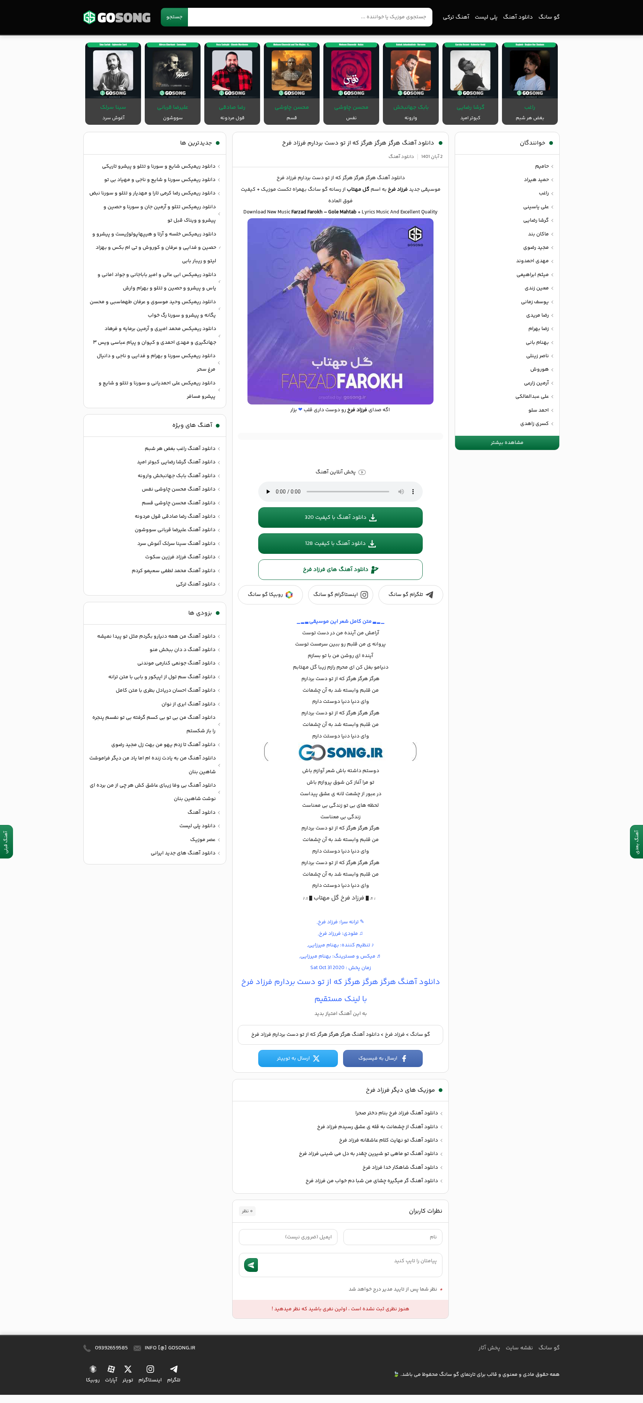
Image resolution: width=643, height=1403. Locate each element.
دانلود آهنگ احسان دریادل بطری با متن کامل (165, 690)
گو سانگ (116, 17)
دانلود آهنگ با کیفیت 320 (336, 517)
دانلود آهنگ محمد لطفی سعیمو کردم (173, 571)
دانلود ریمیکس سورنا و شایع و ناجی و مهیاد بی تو (159, 180)
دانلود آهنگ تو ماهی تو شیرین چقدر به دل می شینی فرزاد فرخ (368, 1154)
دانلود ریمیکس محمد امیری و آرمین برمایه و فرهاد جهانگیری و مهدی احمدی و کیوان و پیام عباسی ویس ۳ (154, 335)
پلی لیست (486, 17)
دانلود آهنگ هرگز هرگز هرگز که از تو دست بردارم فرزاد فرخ (358, 143)
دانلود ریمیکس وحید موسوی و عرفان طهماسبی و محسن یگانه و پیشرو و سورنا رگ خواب (153, 309)
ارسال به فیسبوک (377, 1058)
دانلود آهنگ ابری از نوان (188, 704)
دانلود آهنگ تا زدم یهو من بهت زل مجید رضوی (163, 745)
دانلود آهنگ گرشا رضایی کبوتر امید (176, 462)
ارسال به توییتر (293, 1058)
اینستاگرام (150, 1380)
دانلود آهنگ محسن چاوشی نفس (178, 489)
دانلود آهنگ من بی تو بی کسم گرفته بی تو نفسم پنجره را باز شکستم (153, 724)
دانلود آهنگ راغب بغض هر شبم (180, 449)
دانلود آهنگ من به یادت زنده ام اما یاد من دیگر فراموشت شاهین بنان (152, 765)
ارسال (251, 1265)
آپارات (111, 1380)
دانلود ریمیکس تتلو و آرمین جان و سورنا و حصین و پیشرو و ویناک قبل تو (159, 214)
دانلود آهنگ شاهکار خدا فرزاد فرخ (400, 1168)
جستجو (174, 17)
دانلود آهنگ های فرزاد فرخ (335, 569)
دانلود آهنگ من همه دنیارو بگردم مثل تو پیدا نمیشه (156, 636)
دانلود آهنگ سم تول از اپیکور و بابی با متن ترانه (161, 677)
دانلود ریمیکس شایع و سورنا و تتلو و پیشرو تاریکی (158, 166)
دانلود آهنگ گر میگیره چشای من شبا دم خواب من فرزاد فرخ (371, 1181)
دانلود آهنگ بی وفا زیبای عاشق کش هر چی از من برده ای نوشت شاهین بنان (153, 792)
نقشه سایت (519, 1348)
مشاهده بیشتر (507, 443)
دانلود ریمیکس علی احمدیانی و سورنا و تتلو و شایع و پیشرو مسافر (157, 390)
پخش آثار (489, 1348)
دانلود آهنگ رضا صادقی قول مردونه (175, 516)
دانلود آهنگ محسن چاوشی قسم (178, 503)
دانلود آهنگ (518, 17)
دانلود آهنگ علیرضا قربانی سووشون (175, 530)
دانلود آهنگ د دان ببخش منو (182, 650)
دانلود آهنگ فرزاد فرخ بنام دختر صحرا (396, 1113)
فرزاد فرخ (395, 1035)
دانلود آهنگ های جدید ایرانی (183, 853)
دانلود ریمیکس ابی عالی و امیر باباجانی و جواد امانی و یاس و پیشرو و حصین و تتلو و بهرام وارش (156, 281)
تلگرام (173, 1380)
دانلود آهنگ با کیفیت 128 (335, 543)
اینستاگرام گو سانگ (335, 595)
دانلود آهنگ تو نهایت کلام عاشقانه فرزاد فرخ (388, 1140)
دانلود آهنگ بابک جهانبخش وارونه (176, 476)
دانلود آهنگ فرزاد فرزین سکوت (180, 557)
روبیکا (93, 1380)
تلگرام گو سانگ (405, 595)
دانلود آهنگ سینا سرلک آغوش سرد (176, 544)
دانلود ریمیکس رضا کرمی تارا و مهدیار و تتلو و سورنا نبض (152, 193)
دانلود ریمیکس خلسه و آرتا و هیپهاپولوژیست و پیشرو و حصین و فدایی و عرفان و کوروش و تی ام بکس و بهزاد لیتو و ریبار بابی (154, 248)
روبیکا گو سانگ (265, 595)
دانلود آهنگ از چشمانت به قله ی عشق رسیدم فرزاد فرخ (377, 1127)
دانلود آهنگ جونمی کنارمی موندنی (176, 663)
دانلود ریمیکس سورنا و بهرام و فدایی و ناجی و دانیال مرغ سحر (156, 363)
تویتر (127, 1380)
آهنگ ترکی (456, 17)
